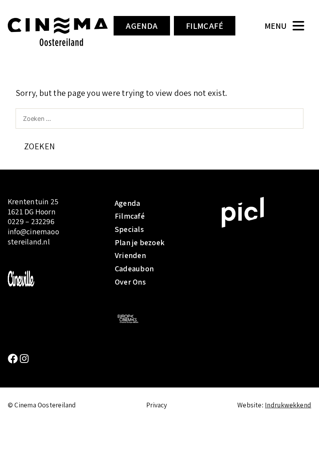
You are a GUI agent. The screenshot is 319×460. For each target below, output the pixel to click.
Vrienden (130, 255)
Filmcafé (205, 25)
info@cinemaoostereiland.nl (33, 236)
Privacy (156, 404)
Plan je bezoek (140, 242)
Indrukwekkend (288, 404)
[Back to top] (301, 442)
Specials (129, 229)
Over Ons (130, 282)
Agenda (142, 25)
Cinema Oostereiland (58, 33)
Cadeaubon (134, 269)
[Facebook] (14, 358)
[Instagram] (24, 358)
